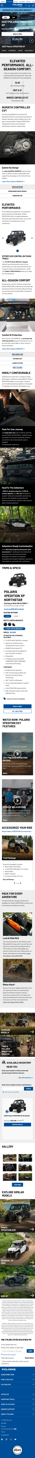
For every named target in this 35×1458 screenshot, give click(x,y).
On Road (21, 1)
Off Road (9, 1)
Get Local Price (17, 711)
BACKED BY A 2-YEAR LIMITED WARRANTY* (17, 10)
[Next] (20, 883)
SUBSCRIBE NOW (7, 1374)
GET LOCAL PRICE (17, 39)
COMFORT (20, 50)
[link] (17, 1394)
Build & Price (17, 34)
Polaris (3, 1)
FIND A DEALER (7, 1379)
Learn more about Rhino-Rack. (13, 1002)
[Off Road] (17, 5)
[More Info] (24, 28)
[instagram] (6, 1439)
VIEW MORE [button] (17, 1185)
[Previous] (14, 883)
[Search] (26, 5)
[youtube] (15, 1439)
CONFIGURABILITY (29, 50)
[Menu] (2, 5)
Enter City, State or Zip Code (12, 1347)
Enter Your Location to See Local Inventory (16, 1085)
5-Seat (16, 616)
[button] (10, 1158)
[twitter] (11, 1439)
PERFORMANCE (12, 50)
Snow (16, 1)
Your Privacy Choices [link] (7, 1429)
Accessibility (5, 1435)
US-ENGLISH (6, 1384)
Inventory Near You (17, 1124)
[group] (17, 859)
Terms (3, 1432)
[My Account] (29, 5)
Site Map (3, 1423)
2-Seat (7, 616)
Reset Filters (29, 1358)
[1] (9, 238)
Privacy (3, 1426)
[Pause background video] (31, 41)
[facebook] (2, 1439)
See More (13, 632)
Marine (28, 1)
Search (28, 1088)
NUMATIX (4, 50)
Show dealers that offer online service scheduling (15, 1362)
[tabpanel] (17, 643)
